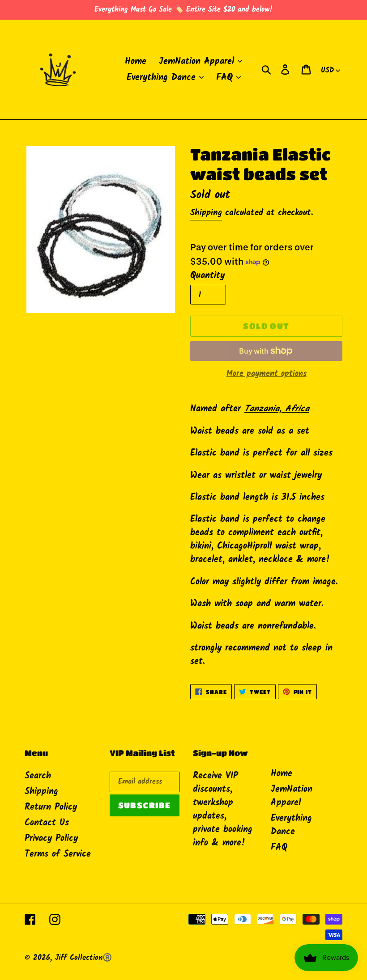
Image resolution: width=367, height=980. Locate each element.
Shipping (206, 213)
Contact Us (47, 823)
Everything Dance (291, 825)
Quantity (207, 276)
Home (281, 774)
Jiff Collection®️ (83, 958)
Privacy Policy (51, 839)
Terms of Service (58, 854)
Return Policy (51, 807)
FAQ (279, 848)
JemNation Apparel (291, 796)
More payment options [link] (266, 374)
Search (38, 776)
